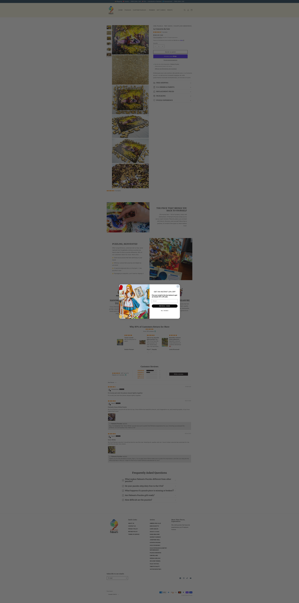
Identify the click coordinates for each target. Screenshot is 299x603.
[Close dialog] (178, 286)
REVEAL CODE (164, 306)
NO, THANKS (164, 310)
